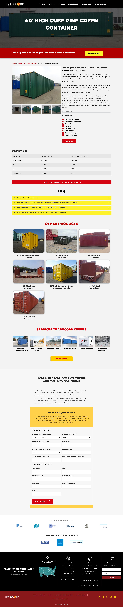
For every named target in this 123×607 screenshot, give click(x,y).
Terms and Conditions (59, 599)
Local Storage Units (86, 348)
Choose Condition (69, 434)
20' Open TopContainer (94, 256)
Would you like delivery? (42, 449)
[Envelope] (115, 597)
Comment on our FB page (89, 568)
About (42, 595)
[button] (14, 85)
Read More (68, 111)
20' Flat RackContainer (29, 287)
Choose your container (41, 434)
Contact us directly (89, 571)
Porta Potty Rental (69, 348)
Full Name (36, 468)
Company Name (38, 476)
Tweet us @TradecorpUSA (89, 565)
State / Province (68, 483)
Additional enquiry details (73, 456)
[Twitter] (103, 597)
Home (14, 63)
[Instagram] (107, 597)
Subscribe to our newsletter (112, 565)
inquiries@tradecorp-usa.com (90, 574)
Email (64, 468)
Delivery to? (67, 449)
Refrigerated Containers (68, 579)
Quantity (65, 442)
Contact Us (69, 595)
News (50, 595)
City (33, 490)
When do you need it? (40, 456)
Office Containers (68, 568)
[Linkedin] (111, 597)
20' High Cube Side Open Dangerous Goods (61, 287)
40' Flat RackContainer (94, 287)
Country (35, 483)
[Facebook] (100, 597)
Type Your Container (40, 442)
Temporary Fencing (53, 348)
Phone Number (67, 476)
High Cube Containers (30, 63)
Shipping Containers (68, 565)
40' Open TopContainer (29, 318)
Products (19, 63)
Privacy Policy (81, 595)
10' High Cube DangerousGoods (28, 256)
